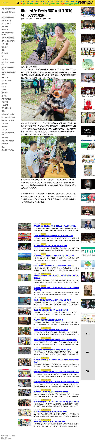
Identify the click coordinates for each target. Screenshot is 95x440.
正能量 (4, 89)
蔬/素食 (4, 96)
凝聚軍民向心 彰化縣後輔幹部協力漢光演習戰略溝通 (51, 392)
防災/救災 (5, 102)
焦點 (3, 50)
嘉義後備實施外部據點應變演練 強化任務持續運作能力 (52, 350)
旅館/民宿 (5, 144)
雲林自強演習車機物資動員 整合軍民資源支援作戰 (50, 411)
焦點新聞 (4, 12)
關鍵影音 (11, 9)
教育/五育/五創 (6, 20)
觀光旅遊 (5, 126)
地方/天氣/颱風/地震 (8, 17)
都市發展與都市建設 (8, 117)
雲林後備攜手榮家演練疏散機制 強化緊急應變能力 (51, 330)
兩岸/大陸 (5, 44)
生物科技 (5, 129)
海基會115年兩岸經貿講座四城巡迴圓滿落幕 (48, 320)
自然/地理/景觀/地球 (8, 114)
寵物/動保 (5, 47)
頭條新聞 (4, 9)
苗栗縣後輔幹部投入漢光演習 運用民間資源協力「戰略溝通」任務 (56, 382)
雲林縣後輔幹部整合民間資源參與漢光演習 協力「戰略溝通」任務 (56, 372)
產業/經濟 (5, 26)
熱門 (3, 56)
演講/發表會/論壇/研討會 (8, 68)
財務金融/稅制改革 (8, 120)
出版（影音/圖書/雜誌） (8, 133)
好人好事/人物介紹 (8, 150)
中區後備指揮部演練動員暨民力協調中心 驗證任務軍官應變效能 (55, 340)
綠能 (3, 111)
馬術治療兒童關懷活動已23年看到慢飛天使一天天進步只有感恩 (55, 226)
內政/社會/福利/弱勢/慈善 (8, 73)
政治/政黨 (5, 29)
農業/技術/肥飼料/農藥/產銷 (8, 34)
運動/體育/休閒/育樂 (8, 41)
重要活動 (11, 12)
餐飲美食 (5, 93)
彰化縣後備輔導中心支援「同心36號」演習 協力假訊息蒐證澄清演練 (56, 402)
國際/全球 (5, 77)
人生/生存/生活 (6, 23)
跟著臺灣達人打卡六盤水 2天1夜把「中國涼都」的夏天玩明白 (54, 256)
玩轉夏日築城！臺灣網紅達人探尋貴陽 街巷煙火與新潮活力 (53, 236)
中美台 (4, 86)
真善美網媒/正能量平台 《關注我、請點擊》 (86, 3)
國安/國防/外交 (6, 108)
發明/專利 (5, 137)
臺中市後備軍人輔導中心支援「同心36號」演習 (50, 421)
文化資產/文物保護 (8, 141)
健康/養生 (5, 59)
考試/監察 (5, 105)
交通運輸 (5, 83)
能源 (3, 147)
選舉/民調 (5, 123)
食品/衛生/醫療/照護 (8, 38)
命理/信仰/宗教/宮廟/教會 (8, 63)
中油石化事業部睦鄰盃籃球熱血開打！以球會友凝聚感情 (52, 300)
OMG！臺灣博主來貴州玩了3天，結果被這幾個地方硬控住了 (54, 265)
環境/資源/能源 (6, 80)
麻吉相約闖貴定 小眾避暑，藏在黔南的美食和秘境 (50, 246)
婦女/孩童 (5, 53)
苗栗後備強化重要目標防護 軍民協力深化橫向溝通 (51, 310)
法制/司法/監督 (6, 99)
